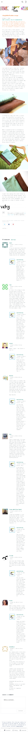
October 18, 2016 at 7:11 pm (16, 602)
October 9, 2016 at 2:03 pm (16, 435)
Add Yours (13, 239)
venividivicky (19, 259)
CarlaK (10, 343)
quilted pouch (10, 220)
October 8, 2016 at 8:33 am (16, 377)
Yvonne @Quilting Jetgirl (15, 509)
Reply (11, 246)
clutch (4, 220)
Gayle (10, 242)
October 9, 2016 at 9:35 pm (16, 557)
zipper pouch (6, 221)
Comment (20, 710)
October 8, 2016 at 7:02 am (16, 345)
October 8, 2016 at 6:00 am (16, 286)
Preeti (10, 600)
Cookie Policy (19, 726)
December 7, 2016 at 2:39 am (16, 648)
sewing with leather (19, 220)
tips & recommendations (16, 19)
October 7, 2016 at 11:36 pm (16, 244)
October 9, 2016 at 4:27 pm (16, 511)
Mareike (11, 375)
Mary (10, 434)
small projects (6, 19)
